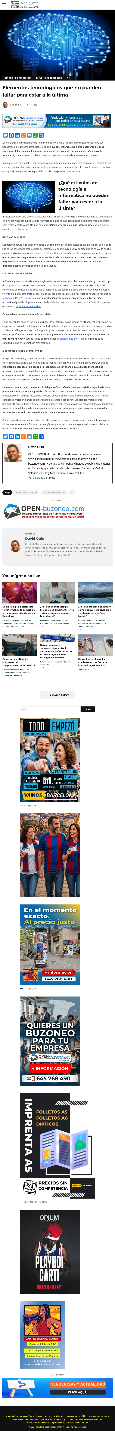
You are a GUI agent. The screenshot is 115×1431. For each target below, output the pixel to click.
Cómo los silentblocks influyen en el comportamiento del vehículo (19, 645)
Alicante (43, 620)
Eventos (5, 626)
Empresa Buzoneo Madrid (38, 1423)
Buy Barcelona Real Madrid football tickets (24, 1416)
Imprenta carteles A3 (54, 1416)
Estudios (15, 620)
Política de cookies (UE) (78, 1423)
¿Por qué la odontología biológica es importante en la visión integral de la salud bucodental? (57, 592)
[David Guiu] (16, 551)
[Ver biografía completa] (57, 477)
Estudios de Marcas (86, 623)
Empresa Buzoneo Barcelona (25, 1419)
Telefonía (82, 670)
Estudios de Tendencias (49, 78)
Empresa (6, 670)
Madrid (92, 626)
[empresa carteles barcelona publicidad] (42, 1368)
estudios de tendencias (54, 492)
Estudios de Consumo (96, 620)
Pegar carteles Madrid (75, 1416)
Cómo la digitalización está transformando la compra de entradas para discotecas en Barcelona (19, 592)
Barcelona (6, 620)
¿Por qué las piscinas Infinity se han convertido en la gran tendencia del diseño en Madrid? (95, 592)
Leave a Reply (59, 695)
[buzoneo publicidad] (56, 126)
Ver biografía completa (41, 477)
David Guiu (15, 105)
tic (72, 492)
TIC (69, 78)
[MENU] (4, 5)
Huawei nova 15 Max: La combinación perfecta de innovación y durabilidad (95, 645)
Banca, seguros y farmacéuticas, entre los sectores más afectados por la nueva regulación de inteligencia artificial (57, 638)
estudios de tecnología (26, 492)
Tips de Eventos (17, 626)
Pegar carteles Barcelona (98, 1416)
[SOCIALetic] (25, 5)
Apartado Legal (58, 1423)
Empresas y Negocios (20, 670)
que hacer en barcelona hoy (53, 1419)
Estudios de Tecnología (18, 78)
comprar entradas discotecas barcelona (85, 1419)
